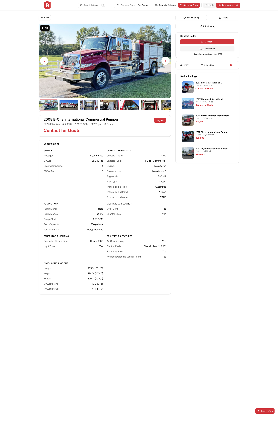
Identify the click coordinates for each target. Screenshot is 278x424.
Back (46, 17)
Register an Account (228, 5)
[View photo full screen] (167, 27)
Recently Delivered (168, 5)
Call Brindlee (209, 48)
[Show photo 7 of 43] (170, 105)
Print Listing (209, 26)
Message (209, 41)
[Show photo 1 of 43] (48, 105)
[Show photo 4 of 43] (109, 105)
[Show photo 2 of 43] (68, 105)
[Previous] (44, 61)
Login (211, 5)
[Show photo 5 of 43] (129, 105)
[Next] (165, 61)
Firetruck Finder (127, 5)
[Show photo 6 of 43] (149, 105)
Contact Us (147, 5)
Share (225, 17)
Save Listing (193, 17)
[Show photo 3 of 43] (89, 105)
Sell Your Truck (190, 5)
